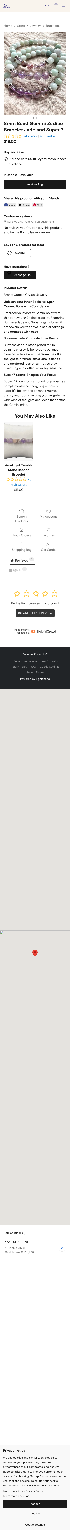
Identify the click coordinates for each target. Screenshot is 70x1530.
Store (21, 26)
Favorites (48, 535)
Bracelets (53, 26)
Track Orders (21, 535)
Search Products (21, 518)
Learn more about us (16, 1496)
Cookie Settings (49, 666)
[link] (35, 1523)
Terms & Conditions (24, 661)
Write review (30, 136)
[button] (7, 6)
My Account (48, 516)
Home (8, 26)
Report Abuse (35, 672)
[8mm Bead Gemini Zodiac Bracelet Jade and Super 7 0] (35, 73)
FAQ (33, 666)
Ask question (47, 136)
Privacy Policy (49, 661)
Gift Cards (48, 550)
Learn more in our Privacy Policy (23, 1491)
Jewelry (35, 26)
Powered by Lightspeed (35, 679)
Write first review (37, 613)
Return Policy (19, 666)
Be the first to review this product (35, 603)
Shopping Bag (22, 550)
